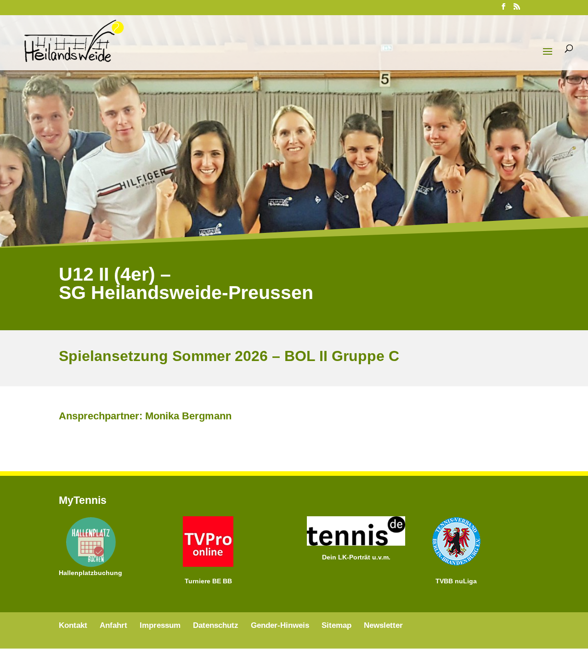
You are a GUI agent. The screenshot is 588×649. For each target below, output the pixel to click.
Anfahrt (113, 625)
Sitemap (336, 625)
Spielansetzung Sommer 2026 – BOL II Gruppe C (229, 356)
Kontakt (73, 625)
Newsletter (383, 625)
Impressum (160, 625)
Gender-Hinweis (280, 625)
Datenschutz (215, 625)
